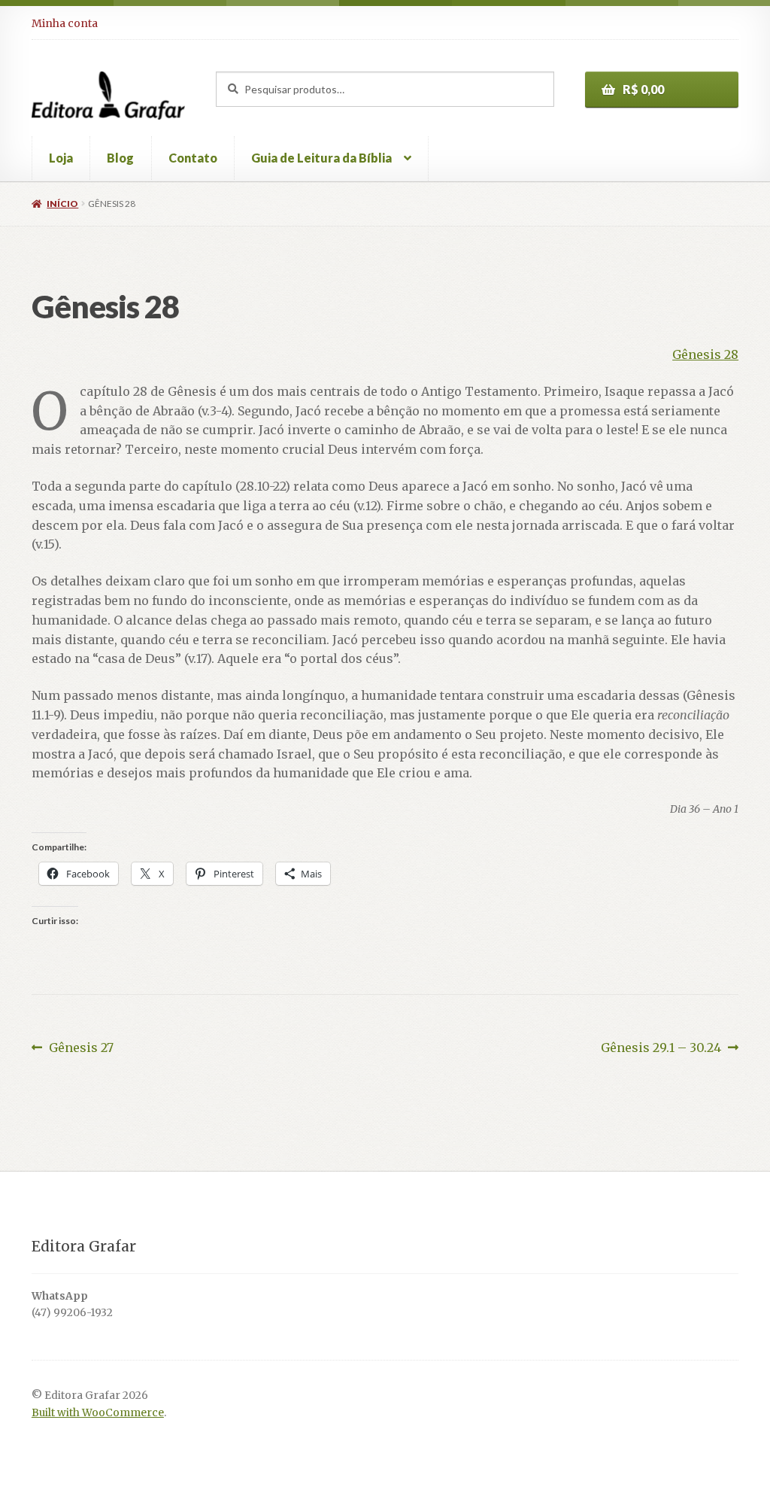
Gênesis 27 (81, 1048)
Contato (192, 158)
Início (62, 203)
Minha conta (65, 23)
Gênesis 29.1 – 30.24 (661, 1048)
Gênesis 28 (705, 354)
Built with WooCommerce (98, 1412)
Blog (120, 158)
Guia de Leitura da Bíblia (321, 158)
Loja (61, 158)
